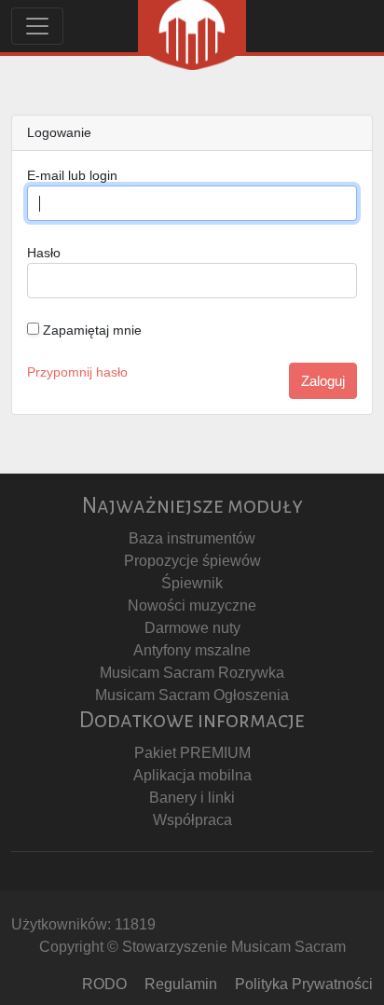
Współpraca (192, 820)
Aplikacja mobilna (192, 775)
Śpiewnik (192, 583)
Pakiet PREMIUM (192, 753)
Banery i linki (192, 797)
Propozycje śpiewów (192, 561)
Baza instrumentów (192, 538)
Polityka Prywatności (304, 984)
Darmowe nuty (192, 628)
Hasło (44, 252)
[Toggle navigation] (37, 26)
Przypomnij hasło (77, 372)
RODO (104, 984)
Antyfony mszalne (192, 650)
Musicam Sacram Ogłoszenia (192, 695)
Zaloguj (323, 381)
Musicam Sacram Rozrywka (192, 673)
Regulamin (180, 984)
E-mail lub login (72, 175)
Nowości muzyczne (192, 605)
